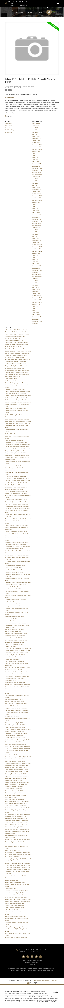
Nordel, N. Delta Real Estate (17, 87)
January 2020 (36, 293)
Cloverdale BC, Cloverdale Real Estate (16, 442)
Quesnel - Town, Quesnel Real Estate (15, 759)
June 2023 (35, 206)
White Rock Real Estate (11, 910)
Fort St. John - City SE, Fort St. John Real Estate (18, 519)
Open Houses (9, 128)
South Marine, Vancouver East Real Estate (17, 801)
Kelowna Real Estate (11, 621)
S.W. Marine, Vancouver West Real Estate (16, 771)
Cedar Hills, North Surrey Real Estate (15, 393)
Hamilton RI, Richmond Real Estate (15, 570)
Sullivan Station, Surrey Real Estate (15, 827)
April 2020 (35, 287)
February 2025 (36, 164)
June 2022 (35, 232)
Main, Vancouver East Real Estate (14, 657)
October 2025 (36, 147)
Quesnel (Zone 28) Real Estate (13, 754)
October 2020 (36, 274)
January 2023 (36, 217)
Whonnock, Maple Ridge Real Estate (15, 916)
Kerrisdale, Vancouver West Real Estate (16, 623)
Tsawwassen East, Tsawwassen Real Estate (17, 852)
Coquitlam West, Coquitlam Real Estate (16, 453)
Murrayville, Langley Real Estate (14, 699)
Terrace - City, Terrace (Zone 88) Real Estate (17, 839)
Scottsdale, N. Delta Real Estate (14, 786)
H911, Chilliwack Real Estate (13, 567)
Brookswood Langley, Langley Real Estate (17, 370)
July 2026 (35, 128)
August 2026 (36, 125)
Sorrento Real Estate (11, 797)
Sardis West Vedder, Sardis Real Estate (16, 784)
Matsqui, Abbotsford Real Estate (14, 661)
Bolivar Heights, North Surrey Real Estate (17, 353)
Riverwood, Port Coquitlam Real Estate (16, 767)
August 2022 (36, 227)
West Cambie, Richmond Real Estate (15, 895)
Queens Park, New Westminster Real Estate (17, 748)
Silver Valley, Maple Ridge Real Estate (15, 795)
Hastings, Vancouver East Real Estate (15, 584)
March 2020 (36, 289)
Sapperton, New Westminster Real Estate (17, 776)
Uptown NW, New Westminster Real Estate (17, 869)
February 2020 (36, 291)
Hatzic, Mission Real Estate (13, 587)
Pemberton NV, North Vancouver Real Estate (18, 729)
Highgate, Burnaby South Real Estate (15, 599)
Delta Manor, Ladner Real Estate (14, 468)
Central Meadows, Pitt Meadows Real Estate (18, 402)
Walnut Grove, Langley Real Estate (15, 893)
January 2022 (36, 242)
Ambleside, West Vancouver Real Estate (16, 344)
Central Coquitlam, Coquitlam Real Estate (17, 400)
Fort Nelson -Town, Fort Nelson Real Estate (17, 508)
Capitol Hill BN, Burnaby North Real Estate (17, 391)
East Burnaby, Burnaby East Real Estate (16, 482)
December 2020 (37, 270)
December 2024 (37, 168)
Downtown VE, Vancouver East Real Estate (17, 478)
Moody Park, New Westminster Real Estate (17, 684)
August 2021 (36, 253)
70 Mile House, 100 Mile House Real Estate (17, 329)
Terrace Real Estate (10, 844)
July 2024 (35, 179)
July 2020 (35, 281)
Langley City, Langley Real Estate (14, 644)
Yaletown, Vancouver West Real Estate (16, 937)
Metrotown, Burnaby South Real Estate (16, 674)
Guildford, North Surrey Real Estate (15, 565)
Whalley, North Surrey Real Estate (14, 907)
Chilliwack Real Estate (11, 434)
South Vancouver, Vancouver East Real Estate (18, 808)
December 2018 (37, 321)
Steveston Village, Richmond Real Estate (16, 820)
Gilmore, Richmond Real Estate (14, 548)
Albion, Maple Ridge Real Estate (14, 340)
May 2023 (35, 208)
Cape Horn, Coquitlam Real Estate (14, 389)
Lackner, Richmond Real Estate (13, 638)
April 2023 (35, 210)
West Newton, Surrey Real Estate (14, 905)
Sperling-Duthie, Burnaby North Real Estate (17, 814)
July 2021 (35, 255)
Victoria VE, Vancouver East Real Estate (16, 890)
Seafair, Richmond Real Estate (13, 788)
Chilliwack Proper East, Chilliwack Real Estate (18, 423)
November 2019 (37, 298)
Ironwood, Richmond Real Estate (14, 616)
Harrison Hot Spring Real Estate (14, 572)
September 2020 (37, 276)
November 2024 (37, 170)
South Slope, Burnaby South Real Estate (16, 803)
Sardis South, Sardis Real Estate (14, 780)
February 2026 (36, 138)
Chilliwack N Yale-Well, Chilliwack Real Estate (18, 421)
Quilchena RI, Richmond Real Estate (15, 761)
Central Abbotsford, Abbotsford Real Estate (18, 395)
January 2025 (36, 166)
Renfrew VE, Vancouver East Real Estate (16, 765)
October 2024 (36, 172)
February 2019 (36, 317)
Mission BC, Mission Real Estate (14, 678)
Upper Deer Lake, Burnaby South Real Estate (17, 867)
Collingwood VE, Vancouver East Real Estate (17, 448)
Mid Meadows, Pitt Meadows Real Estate (17, 676)
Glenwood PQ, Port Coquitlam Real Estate (17, 555)
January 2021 (36, 268)
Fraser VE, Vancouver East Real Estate (16, 531)
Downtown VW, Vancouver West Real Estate (17, 480)
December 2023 (37, 193)
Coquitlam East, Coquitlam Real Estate (16, 451)
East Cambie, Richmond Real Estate (15, 485)
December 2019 (37, 295)
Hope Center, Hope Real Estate (14, 604)
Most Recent (36, 123)
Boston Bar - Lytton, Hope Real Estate (16, 355)
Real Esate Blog (9, 130)
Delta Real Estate (10, 470)
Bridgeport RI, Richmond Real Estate (15, 361)
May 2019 (35, 310)
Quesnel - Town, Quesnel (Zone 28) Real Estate (18, 757)
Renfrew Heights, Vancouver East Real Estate (18, 763)
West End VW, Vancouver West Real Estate (17, 901)
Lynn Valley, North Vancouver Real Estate (16, 652)
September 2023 (37, 200)
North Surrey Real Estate (12, 716)
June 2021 (35, 257)
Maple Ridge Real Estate (12, 659)
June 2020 (35, 283)
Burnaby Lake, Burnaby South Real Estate (17, 374)
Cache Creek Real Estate (12, 380)
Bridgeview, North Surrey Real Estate (15, 363)
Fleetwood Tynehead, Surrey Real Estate (16, 504)
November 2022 (37, 221)
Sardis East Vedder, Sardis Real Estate (15, 778)
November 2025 (37, 145)
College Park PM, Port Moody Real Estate (17, 446)
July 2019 (35, 306)
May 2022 (35, 234)
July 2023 (35, 204)
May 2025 (35, 157)
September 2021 (37, 251)
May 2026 (35, 132)
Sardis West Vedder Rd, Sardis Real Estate (17, 782)
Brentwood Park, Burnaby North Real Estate (17, 359)
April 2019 (35, 312)
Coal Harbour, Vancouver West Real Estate (17, 444)
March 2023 (36, 213)
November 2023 (37, 196)
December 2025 (37, 142)
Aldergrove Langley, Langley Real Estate (16, 342)
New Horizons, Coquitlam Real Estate (16, 703)
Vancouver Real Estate (11, 880)
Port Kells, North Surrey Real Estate (15, 737)
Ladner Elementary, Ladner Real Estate (16, 640)
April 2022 (35, 236)
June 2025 (35, 155)
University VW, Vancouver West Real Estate (17, 863)
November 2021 (37, 247)
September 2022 (37, 225)
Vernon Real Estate (10, 888)
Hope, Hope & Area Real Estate (14, 606)
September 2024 (37, 174)
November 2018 (37, 323)
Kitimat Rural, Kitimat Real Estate (14, 629)
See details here (9, 97)
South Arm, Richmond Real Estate (14, 799)
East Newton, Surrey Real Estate (14, 489)
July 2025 (35, 153)
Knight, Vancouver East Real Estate (15, 635)
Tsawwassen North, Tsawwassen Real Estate (17, 854)
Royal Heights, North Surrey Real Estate (16, 769)
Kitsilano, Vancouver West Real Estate (16, 633)
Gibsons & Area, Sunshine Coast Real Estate (17, 546)
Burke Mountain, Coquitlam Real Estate (16, 372)
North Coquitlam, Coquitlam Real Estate (16, 710)
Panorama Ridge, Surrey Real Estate (15, 727)
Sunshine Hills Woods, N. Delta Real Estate (17, 835)
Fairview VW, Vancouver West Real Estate (17, 502)
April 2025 (35, 159)
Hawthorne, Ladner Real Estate (14, 589)
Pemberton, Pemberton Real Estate (15, 731)
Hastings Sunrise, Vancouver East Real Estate (18, 582)
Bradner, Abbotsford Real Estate (14, 357)
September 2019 (37, 302)
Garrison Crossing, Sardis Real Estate (15, 544)
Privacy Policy (35, 980)
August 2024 (36, 176)
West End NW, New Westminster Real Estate (18, 899)
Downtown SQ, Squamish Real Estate (15, 476)
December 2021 (37, 244)
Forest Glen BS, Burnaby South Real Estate (17, 506)
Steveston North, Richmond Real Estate (16, 818)
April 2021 (35, 261)
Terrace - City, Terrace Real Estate (14, 842)
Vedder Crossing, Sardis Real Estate (15, 882)
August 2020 (36, 278)
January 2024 (36, 191)
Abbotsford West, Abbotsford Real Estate (17, 334)
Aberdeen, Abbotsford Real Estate (15, 336)
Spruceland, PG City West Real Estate (15, 816)
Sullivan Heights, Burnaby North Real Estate (17, 825)
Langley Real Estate (10, 646)
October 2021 (36, 249)
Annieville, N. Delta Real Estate (14, 347)
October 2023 (36, 198)
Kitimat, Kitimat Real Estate (13, 631)
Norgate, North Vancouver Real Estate (16, 708)
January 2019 (36, 319)
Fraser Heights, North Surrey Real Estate (16, 525)
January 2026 (36, 140)
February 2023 (36, 215)
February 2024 (36, 189)
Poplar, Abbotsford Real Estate (14, 735)
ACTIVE (44, 7)
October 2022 (36, 223)
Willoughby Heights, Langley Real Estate (16, 927)
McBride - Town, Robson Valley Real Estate (17, 667)
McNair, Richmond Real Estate (13, 669)
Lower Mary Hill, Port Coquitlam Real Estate (17, 650)
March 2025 (36, 162)
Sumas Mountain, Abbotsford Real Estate (17, 829)
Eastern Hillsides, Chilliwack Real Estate (16, 491)
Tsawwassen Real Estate (12, 856)
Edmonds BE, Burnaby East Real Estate (16, 493)
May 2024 (35, 183)
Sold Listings (8, 132)
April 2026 (35, 134)
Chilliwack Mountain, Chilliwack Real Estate (17, 419)
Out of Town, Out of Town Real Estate (16, 725)
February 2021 (36, 266)
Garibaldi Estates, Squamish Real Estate (16, 542)
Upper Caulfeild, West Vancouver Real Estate (18, 865)
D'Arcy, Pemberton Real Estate (14, 465)
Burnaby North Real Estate (12, 376)
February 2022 (36, 240)
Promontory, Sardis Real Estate (14, 742)
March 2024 (36, 187)
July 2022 (35, 230)
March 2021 (36, 263)
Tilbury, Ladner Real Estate (12, 850)
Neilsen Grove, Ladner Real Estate (14, 701)
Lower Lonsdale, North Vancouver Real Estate (18, 648)
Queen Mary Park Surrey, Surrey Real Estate (17, 746)
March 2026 (36, 136)
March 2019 (36, 315)
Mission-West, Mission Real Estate (15, 682)
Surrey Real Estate (10, 837)
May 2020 (35, 285)
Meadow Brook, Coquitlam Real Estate (16, 672)
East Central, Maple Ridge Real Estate (16, 487)
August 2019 (36, 304)
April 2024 (35, 185)
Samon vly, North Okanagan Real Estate (16, 774)
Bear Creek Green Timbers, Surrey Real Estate (18, 351)
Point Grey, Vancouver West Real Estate (16, 733)
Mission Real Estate (10, 680)
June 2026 (35, 130)
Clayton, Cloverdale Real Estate (14, 440)
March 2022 (36, 238)
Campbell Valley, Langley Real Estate (15, 383)
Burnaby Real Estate (11, 378)
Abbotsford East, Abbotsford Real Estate (17, 332)
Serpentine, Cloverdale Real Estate (15, 791)
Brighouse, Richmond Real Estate (14, 368)
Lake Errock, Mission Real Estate (14, 642)
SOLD (51, 7)
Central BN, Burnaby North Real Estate (16, 397)
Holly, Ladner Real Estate (12, 601)
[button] (23, 956)
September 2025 (37, 149)
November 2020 (37, 272)
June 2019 (35, 308)
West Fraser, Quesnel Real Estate (14, 903)
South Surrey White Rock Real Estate (15, 805)
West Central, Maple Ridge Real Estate (16, 897)
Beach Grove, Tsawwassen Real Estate (16, 349)
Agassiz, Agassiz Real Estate (13, 338)
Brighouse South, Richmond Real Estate (16, 366)
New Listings (8, 125)
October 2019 (36, 300)
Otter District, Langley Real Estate (15, 723)
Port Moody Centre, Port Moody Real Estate (18, 740)
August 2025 (36, 151)
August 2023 (36, 202)
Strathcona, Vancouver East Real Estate (16, 822)
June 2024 (35, 181)
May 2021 (35, 259)
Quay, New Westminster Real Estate (15, 744)
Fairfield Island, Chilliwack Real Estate (16, 499)
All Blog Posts (9, 123)
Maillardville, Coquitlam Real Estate (15, 655)
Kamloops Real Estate (11, 618)
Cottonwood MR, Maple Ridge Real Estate (17, 455)
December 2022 (37, 219)
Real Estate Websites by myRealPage (47, 980)
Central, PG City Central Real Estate (15, 408)
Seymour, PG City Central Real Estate (15, 793)
